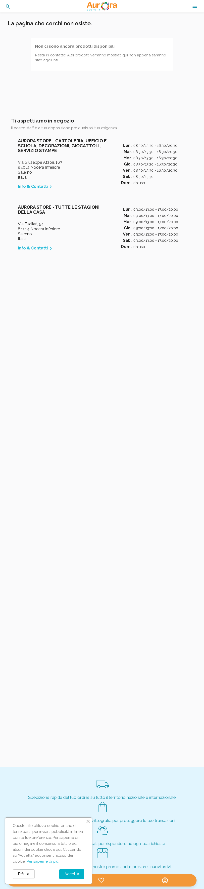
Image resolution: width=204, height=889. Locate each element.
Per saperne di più (42, 861)
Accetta (71, 874)
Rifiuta (23, 874)
